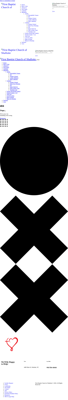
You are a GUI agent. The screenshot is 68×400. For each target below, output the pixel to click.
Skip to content (4, 0)
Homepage (3, 118)
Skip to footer (11, 0)
